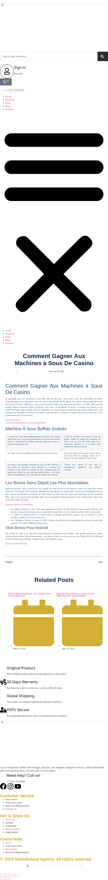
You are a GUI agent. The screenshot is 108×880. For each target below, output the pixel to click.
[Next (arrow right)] (7, 879)
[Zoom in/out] (2, 875)
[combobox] (48, 56)
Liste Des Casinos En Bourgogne (19, 504)
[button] (54, 220)
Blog (7, 106)
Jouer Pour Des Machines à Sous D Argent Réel (25, 423)
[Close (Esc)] (17, 875)
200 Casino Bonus (13, 420)
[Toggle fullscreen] (7, 875)
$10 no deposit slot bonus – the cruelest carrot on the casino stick (29, 595)
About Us (10, 99)
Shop (7, 103)
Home (8, 96)
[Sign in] (7, 71)
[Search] (102, 56)
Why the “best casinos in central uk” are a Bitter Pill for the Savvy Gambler (76, 595)
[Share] (12, 875)
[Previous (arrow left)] (2, 879)
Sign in (20, 67)
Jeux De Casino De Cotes (16, 544)
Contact (9, 109)
